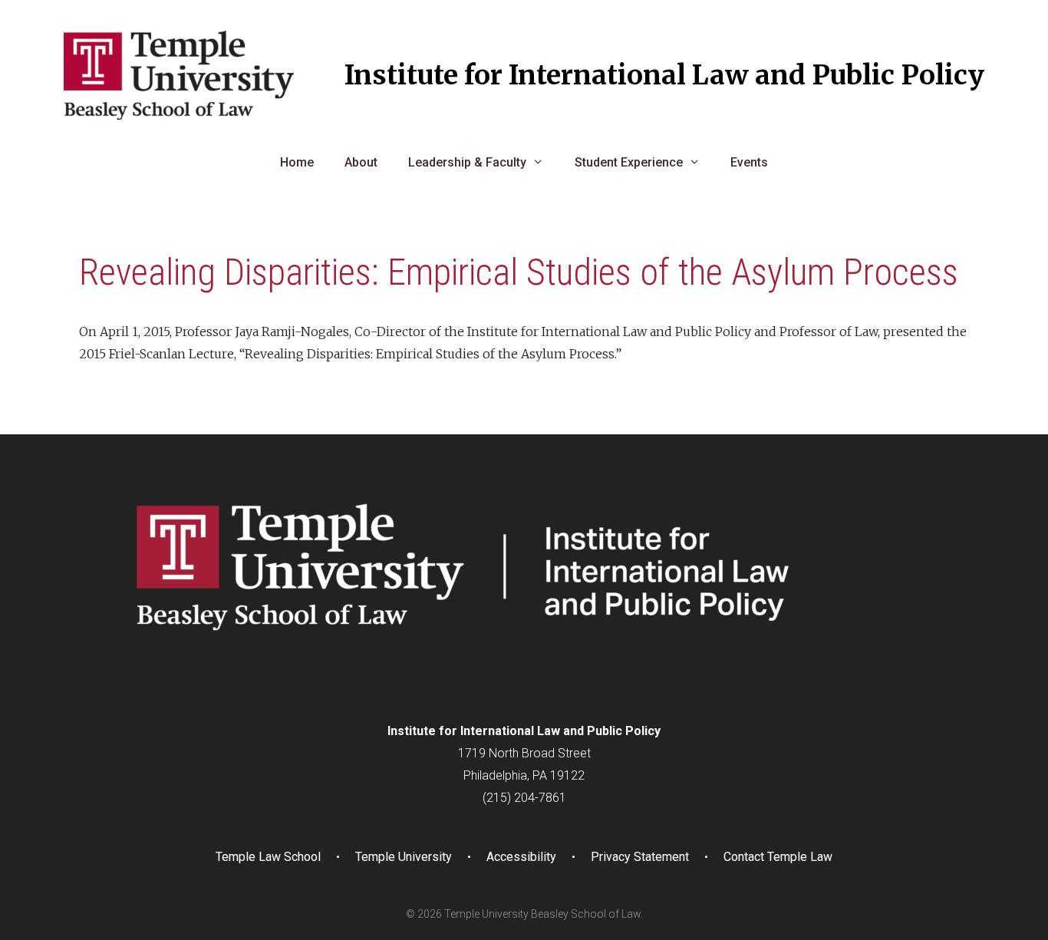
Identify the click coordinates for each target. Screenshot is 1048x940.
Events (749, 162)
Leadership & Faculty (467, 162)
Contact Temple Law (777, 856)
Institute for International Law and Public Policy (664, 75)
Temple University (403, 856)
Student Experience (629, 162)
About (360, 162)
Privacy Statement (640, 856)
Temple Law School (268, 856)
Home (297, 162)
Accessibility (521, 856)
